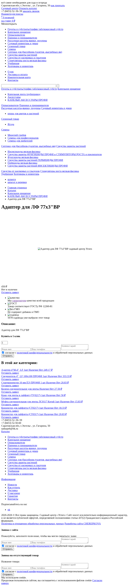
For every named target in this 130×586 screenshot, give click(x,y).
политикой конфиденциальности (34, 352)
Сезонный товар (16, 46)
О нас (11, 71)
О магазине (14, 493)
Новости (12, 484)
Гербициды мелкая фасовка (22, 163)
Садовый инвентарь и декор (23, 43)
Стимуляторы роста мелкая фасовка (27, 60)
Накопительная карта (19, 77)
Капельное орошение (19, 32)
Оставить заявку (10, 292)
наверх (5, 583)
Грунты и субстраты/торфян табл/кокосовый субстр (35, 29)
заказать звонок (31, 11)
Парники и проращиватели (22, 37)
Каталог (5, 431)
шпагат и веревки (17, 182)
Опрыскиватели (16, 35)
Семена (12, 49)
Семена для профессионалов (23, 138)
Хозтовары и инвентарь (20, 66)
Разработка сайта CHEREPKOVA (83, 523)
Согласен (97, 580)
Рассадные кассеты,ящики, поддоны (27, 40)
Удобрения (13, 63)
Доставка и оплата (18, 74)
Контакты (13, 80)
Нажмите (12, 14)
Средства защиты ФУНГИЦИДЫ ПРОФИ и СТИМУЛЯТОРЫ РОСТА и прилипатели (55, 154)
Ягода (11, 124)
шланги (12, 179)
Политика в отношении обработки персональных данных (32, 523)
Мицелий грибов (17, 135)
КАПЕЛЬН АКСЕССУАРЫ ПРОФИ (28, 100)
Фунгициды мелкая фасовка (23, 157)
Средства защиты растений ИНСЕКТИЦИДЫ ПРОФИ (38, 165)
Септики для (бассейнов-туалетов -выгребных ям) (35, 52)
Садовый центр (9, 8)
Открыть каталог (28, 8)
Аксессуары (14, 97)
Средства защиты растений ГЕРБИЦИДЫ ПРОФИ (35, 160)
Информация (8, 479)
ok (9, 509)
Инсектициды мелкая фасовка (24, 151)
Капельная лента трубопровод (24, 94)
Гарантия (13, 496)
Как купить (14, 487)
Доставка (13, 490)
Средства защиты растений (22, 54)
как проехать (58, 5)
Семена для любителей (20, 140)
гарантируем (19, 300)
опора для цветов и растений (23, 113)
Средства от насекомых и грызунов (27, 57)
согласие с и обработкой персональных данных (49, 352)
